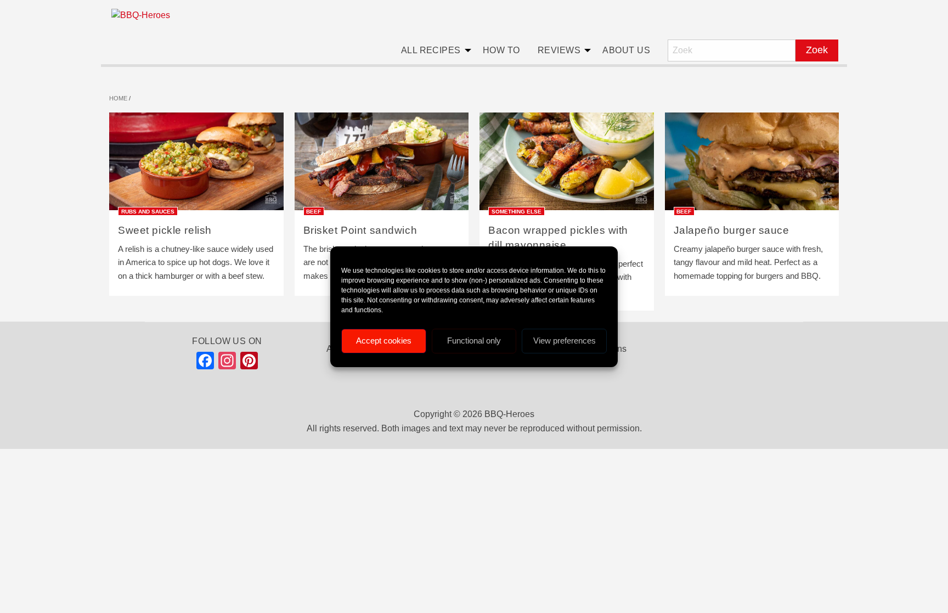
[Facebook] (205, 363)
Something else (516, 211)
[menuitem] (433, 50)
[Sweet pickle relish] (196, 165)
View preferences (564, 340)
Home (118, 98)
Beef (313, 211)
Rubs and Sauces (147, 211)
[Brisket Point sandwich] (382, 165)
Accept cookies (383, 340)
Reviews (559, 50)
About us (626, 50)
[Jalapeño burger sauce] (752, 165)
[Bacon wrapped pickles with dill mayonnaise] (566, 165)
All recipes (431, 50)
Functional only (474, 340)
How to (501, 50)
